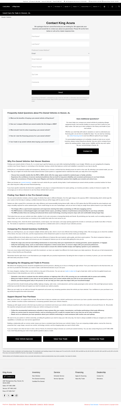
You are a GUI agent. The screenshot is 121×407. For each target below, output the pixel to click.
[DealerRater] (16, 395)
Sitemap (27, 404)
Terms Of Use (20, 404)
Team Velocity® (94, 404)
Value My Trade (80, 378)
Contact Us (87, 151)
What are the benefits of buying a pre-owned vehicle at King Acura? (32, 118)
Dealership (101, 372)
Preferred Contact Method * (41, 50)
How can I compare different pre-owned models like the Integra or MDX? (33, 124)
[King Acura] (11, 6)
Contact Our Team (97, 339)
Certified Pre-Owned (38, 381)
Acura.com (51, 404)
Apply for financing (80, 376)
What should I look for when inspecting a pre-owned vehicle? (30, 130)
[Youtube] (12, 395)
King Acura (5, 404)
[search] (119, 6)
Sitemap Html (33, 404)
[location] (64, 1)
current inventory (26, 182)
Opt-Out (46, 404)
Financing (79, 372)
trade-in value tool (70, 271)
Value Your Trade (60, 339)
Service (57, 372)
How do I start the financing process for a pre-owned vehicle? (30, 136)
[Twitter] (8, 395)
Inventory (36, 372)
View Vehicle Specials (24, 339)
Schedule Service (59, 376)
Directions (100, 378)
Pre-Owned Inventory (38, 378)
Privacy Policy (12, 404)
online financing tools (75, 136)
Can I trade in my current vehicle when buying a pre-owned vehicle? (32, 142)
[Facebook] (4, 395)
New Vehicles (36, 376)
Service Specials (59, 378)
